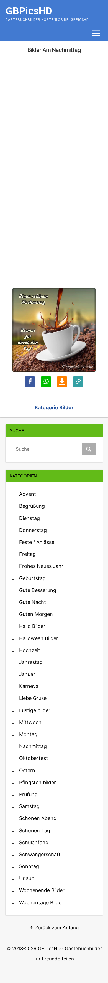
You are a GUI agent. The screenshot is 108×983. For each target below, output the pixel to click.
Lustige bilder (34, 710)
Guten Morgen (36, 614)
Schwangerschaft (40, 854)
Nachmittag (33, 746)
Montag (28, 734)
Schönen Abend (37, 818)
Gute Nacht (32, 602)
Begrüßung (32, 506)
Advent (27, 494)
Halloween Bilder (38, 638)
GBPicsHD (49, 948)
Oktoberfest (33, 758)
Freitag (27, 554)
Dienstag (29, 518)
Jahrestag (31, 662)
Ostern (27, 770)
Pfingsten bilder (37, 782)
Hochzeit (29, 650)
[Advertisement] (54, 115)
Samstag (29, 806)
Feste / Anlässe (36, 542)
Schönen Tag (34, 830)
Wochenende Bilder (42, 890)
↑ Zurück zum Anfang (54, 927)
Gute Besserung (37, 590)
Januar (27, 674)
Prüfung (28, 794)
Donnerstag (33, 530)
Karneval (29, 686)
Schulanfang (33, 842)
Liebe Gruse (33, 698)
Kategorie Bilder (54, 407)
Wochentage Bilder (41, 902)
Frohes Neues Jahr (41, 566)
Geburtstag (32, 578)
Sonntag (29, 866)
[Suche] (89, 449)
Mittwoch (30, 722)
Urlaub (26, 878)
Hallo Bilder (32, 626)
